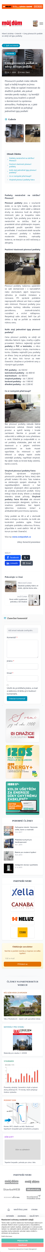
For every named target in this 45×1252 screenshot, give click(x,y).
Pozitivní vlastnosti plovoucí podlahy (20, 165)
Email (10, 673)
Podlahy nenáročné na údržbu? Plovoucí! (21, 159)
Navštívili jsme (20, 1209)
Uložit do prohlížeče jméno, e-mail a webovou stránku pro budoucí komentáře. (22, 691)
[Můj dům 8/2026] (35, 24)
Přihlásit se (22, 964)
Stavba (34, 1209)
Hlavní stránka (7, 33)
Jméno (10, 661)
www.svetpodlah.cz (21, 536)
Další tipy (34, 1216)
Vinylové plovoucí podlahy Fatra (22, 180)
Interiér (18, 33)
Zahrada (22, 1216)
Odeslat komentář (17, 698)
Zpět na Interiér (12, 45)
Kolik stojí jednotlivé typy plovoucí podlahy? (22, 171)
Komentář (12, 637)
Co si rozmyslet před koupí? (20, 176)
